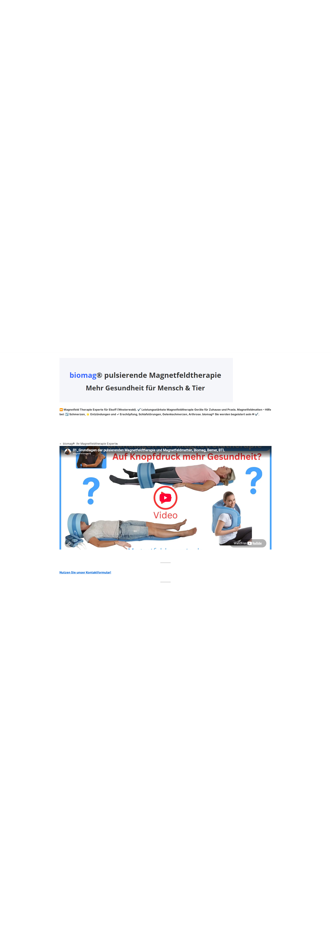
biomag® (69, 443)
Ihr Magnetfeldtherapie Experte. (97, 443)
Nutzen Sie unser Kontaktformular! (85, 572)
